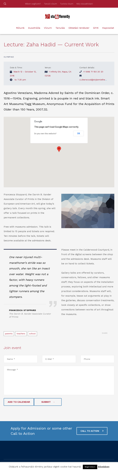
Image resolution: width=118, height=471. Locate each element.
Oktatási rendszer (79, 27)
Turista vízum (66, 4)
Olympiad (9, 57)
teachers (21, 333)
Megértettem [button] (90, 467)
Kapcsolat (108, 27)
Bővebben (103, 466)
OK (78, 133)
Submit (46, 401)
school (32, 333)
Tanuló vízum (50, 4)
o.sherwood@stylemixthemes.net (96, 79)
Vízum (48, 27)
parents (9, 333)
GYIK (96, 27)
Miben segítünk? (33, 4)
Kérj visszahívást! (84, 4)
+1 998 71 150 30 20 (93, 71)
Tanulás (60, 27)
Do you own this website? (45, 134)
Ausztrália (34, 27)
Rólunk (20, 27)
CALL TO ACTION (90, 431)
